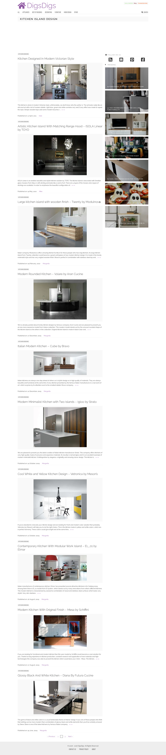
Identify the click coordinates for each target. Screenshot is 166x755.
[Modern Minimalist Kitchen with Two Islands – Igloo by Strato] (60, 447)
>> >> (63, 110)
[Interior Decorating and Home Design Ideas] (37, 10)
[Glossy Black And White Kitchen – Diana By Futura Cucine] (60, 714)
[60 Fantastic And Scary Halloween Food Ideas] (126, 193)
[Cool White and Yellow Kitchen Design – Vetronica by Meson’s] (60, 519)
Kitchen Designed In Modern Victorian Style (46, 58)
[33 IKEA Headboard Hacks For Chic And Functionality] (126, 101)
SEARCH (146, 12)
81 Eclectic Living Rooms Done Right (123, 156)
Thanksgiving (142, 3)
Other (76, 12)
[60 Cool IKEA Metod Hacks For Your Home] (126, 170)
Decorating (48, 12)
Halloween (129, 3)
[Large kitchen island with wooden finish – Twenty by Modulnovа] (60, 247)
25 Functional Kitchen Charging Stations (125, 86)
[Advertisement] (83, 37)
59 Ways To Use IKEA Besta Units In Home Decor (124, 132)
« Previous (51, 736)
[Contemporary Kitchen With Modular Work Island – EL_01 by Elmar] (60, 580)
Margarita (46, 263)
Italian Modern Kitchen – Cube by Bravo (43, 346)
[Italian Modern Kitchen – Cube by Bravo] (60, 374)
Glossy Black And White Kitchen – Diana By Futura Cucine (55, 675)
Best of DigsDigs (37, 12)
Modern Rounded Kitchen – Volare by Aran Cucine (50, 274)
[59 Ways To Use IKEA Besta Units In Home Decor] (126, 124)
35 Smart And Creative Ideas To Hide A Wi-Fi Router (126, 224)
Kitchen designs (23, 54)
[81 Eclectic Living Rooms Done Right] (126, 147)
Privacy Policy (83, 749)
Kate (40, 116)
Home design (67, 12)
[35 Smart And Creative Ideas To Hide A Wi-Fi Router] (126, 217)
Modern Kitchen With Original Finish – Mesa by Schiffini (53, 609)
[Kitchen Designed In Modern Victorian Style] (60, 99)
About (94, 749)
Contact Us (72, 749)
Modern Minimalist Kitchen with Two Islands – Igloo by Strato (57, 401)
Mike (40, 191)
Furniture (58, 12)
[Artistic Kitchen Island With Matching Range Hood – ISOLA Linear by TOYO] (60, 175)
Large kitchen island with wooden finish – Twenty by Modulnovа (59, 202)
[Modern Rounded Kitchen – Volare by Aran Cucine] (60, 319)
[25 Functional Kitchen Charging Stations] (126, 78)
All (19, 12)
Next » (70, 736)
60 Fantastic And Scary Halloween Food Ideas (125, 201)
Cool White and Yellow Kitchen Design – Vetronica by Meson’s (58, 474)
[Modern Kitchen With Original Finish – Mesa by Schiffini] (60, 648)
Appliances (25, 12)
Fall (135, 3)
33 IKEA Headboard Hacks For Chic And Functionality (124, 109)
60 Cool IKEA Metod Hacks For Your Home (125, 179)
